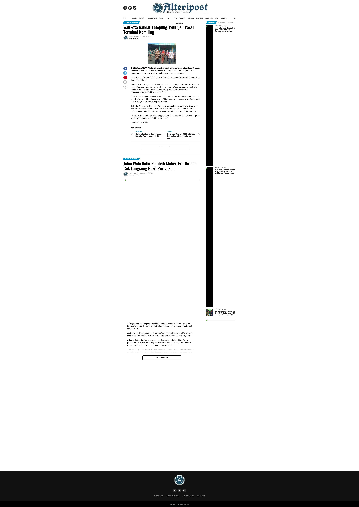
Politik (169, 18)
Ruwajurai (191, 18)
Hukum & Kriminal (152, 18)
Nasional (182, 18)
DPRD (216, 18)
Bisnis (175, 18)
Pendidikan (199, 18)
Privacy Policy (200, 496)
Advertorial (209, 18)
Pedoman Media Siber (188, 496)
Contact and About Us (173, 496)
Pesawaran (179, 23)
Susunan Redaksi (159, 496)
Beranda (134, 18)
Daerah (162, 18)
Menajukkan (224, 18)
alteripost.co (135, 38)
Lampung (141, 18)
